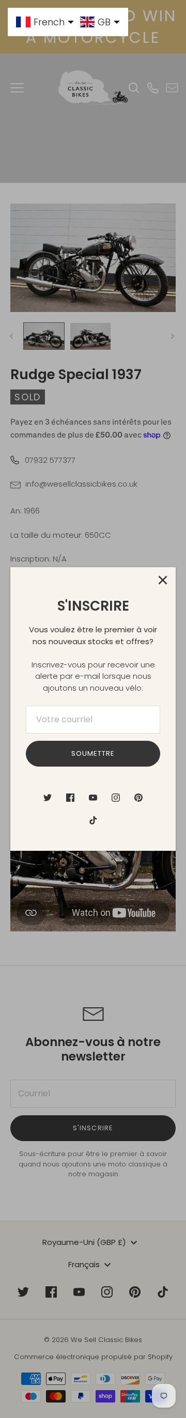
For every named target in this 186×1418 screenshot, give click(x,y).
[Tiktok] (93, 820)
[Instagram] (115, 797)
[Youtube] (93, 797)
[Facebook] (70, 797)
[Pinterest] (138, 797)
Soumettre (93, 753)
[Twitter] (47, 797)
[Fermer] (162, 580)
